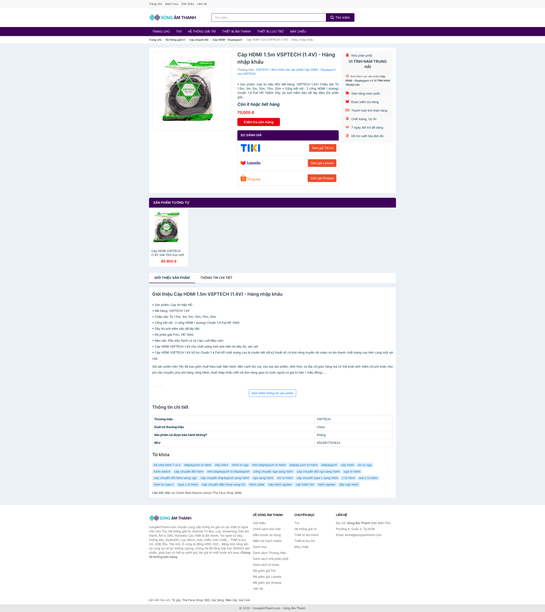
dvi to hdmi (285, 478)
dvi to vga (365, 465)
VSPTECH (262, 69)
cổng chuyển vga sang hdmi (273, 471)
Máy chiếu (298, 31)
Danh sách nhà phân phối (270, 558)
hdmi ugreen (326, 484)
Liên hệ (202, 4)
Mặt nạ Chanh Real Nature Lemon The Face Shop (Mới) (203, 492)
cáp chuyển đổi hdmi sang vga (175, 478)
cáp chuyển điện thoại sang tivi (223, 484)
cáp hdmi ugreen (280, 484)
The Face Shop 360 (196, 600)
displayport (329, 465)
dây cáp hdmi (348, 484)
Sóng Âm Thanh (294, 608)
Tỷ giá (176, 600)
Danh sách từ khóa (266, 564)
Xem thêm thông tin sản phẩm (272, 393)
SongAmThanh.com (266, 608)
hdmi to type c (164, 484)
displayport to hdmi (197, 465)
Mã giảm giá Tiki (264, 570)
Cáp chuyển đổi (198, 39)
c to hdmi (348, 478)
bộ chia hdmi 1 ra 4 (167, 465)
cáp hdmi (347, 465)
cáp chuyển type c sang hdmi (317, 478)
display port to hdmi (303, 465)
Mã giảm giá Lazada (267, 576)
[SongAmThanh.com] (172, 17)
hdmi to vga (240, 465)
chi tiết (216, 278)
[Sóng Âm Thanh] (170, 518)
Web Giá (231, 600)
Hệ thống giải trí (202, 31)
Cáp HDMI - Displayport (227, 39)
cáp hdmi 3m (305, 484)
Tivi (179, 31)
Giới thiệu (187, 4)
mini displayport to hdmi (269, 465)
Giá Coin (244, 600)
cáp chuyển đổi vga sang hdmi (318, 471)
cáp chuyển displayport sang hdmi (225, 478)
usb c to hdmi (368, 478)
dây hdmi (221, 465)
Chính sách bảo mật (267, 529)
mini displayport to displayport (228, 471)
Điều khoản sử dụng (267, 535)
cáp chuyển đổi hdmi (188, 471)
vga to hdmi (352, 471)
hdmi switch (162, 471)
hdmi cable (256, 484)
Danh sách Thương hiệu (269, 553)
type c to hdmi (188, 484)
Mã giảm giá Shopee (267, 582)
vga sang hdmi (263, 478)
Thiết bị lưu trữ (270, 31)
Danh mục (171, 4)
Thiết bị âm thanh (236, 31)
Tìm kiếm (342, 17)
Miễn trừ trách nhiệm (267, 541)
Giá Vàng (217, 600)
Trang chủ (155, 4)
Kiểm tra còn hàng (259, 122)
